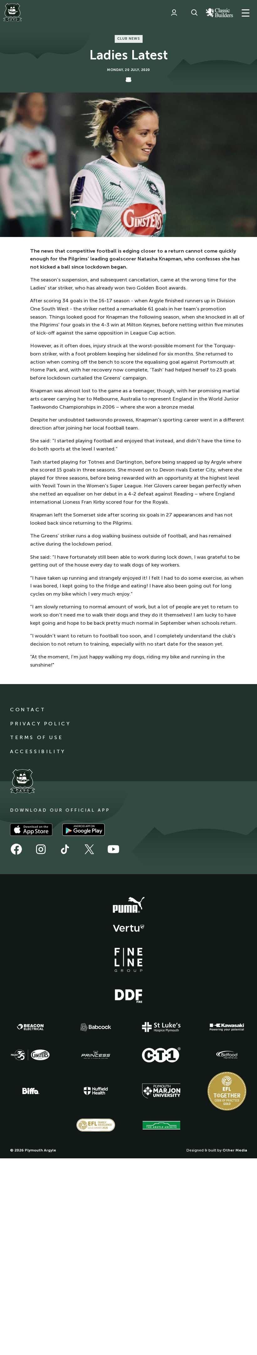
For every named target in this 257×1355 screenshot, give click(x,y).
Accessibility (38, 751)
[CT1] (161, 1054)
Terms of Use (36, 737)
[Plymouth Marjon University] (161, 1091)
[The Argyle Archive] (161, 1125)
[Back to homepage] (12, 12)
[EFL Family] (95, 1125)
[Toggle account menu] (174, 12)
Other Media (235, 1150)
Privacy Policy (40, 724)
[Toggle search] (194, 12)
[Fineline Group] (128, 959)
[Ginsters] (30, 1055)
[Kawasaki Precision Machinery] (226, 1027)
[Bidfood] (226, 1055)
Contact (27, 710)
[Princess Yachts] (95, 1055)
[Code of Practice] (226, 1091)
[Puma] (128, 905)
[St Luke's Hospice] (161, 1027)
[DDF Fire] (128, 995)
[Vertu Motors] (128, 928)
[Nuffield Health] (95, 1091)
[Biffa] (30, 1091)
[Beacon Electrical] (30, 1027)
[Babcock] (95, 1027)
